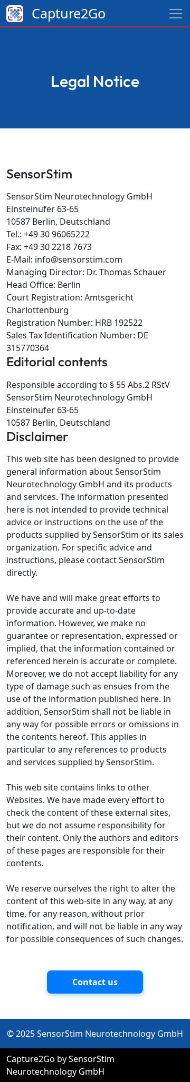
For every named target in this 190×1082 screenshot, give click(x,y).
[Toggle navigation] (176, 14)
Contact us (95, 982)
